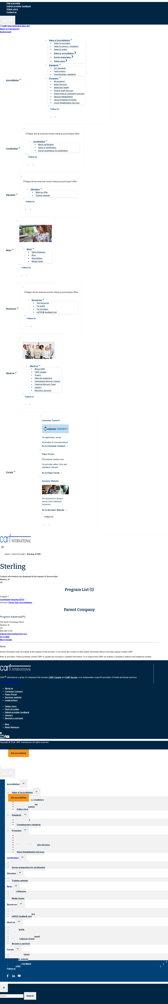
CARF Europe (71, 677)
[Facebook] (5, 738)
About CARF (40, 369)
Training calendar (43, 195)
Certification (13, 858)
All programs (59, 81)
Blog (34, 255)
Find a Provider (18, 554)
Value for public (60, 49)
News (9, 886)
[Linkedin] (2, 738)
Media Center (37, 261)
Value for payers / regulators (66, 46)
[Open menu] (2, 547)
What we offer (42, 192)
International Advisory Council (47, 381)
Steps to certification (47, 147)
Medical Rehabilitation (63, 97)
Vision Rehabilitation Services (67, 103)
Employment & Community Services (69, 94)
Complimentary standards (65, 74)
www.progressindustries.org (13, 634)
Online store (12, 9)
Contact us (12, 12)
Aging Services (60, 84)
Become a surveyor (43, 390)
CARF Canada (40, 372)
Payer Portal (11, 694)
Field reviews (60, 71)
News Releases (38, 252)
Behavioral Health (61, 87)
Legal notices (11, 700)
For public (41, 306)
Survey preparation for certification (53, 151)
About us (9, 688)
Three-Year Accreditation (20, 602)
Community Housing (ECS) (12, 599)
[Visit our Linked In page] (50, 116)
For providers (42, 309)
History (38, 375)
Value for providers (62, 43)
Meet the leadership (43, 378)
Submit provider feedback (19, 6)
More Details (6, 640)
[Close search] (4, 988)
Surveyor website (13, 697)
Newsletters (37, 258)
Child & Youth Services (63, 90)
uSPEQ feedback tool (22, 916)
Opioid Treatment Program (65, 100)
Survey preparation (62, 57)
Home (7, 554)
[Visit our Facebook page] (30, 209)
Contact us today (11, 682)
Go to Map (4, 637)
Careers (38, 387)
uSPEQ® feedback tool (47, 312)
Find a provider (13, 3)
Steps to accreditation (64, 53)
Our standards (60, 68)
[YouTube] (7, 738)
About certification (46, 144)
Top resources (43, 303)
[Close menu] (0, 767)
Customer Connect (14, 691)
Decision (4, 602)
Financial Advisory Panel (45, 384)
